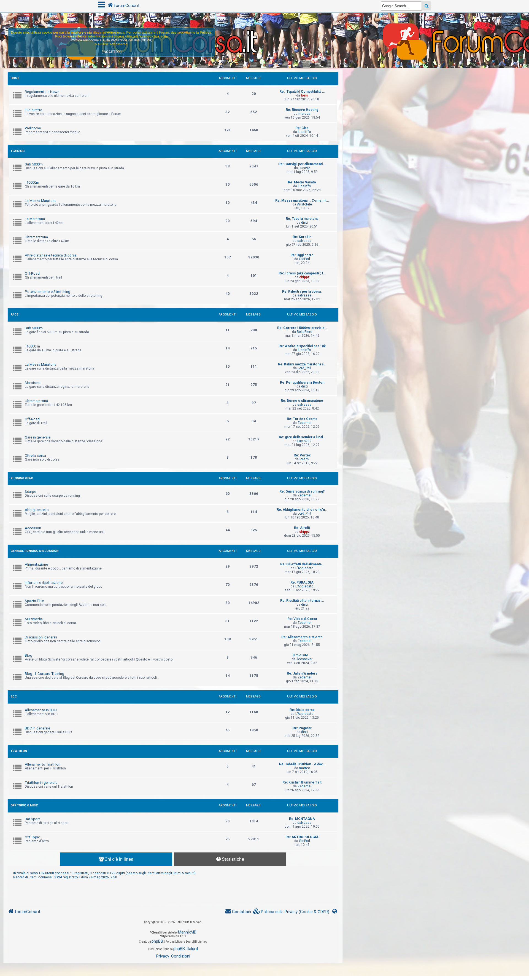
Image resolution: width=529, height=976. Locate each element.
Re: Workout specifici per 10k (302, 346)
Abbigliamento (37, 510)
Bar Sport (32, 819)
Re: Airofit (302, 528)
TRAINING (17, 151)
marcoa (304, 114)
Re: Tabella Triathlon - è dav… (302, 764)
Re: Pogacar (302, 728)
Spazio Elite (34, 601)
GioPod (304, 259)
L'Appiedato (304, 568)
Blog (28, 655)
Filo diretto (33, 110)
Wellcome (33, 128)
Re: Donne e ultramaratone (302, 401)
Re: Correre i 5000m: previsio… (302, 328)
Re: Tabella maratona (302, 219)
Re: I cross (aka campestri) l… (302, 273)
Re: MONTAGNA (302, 819)
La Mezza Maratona (40, 201)
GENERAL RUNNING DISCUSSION (34, 551)
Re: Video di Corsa (302, 619)
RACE (14, 314)
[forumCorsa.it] (264, 29)
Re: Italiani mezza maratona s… (302, 364)
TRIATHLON (18, 751)
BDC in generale (37, 728)
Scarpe (30, 492)
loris (304, 95)
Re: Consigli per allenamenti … (302, 164)
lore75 (304, 459)
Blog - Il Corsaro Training (44, 674)
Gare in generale (37, 437)
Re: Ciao (302, 128)
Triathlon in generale (41, 782)
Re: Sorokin (302, 237)
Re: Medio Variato (302, 182)
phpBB (157, 941)
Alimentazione (36, 564)
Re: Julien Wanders (302, 673)
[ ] (112, 52)
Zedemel (304, 423)
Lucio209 (304, 441)
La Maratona (35, 219)
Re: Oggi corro (302, 255)
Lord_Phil (304, 368)
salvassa (304, 241)
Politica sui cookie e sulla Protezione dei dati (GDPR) (111, 40)
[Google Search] (426, 5)
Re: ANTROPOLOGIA (302, 837)
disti (304, 222)
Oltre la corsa (35, 455)
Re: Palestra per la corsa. (302, 291)
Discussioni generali (41, 637)
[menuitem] (291, 912)
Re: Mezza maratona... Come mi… (302, 200)
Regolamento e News (42, 92)
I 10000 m (32, 346)
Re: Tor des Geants (302, 419)
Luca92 (304, 168)
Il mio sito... (302, 655)
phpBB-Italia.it (185, 948)
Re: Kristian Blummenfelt (302, 782)
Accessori (33, 528)
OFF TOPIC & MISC (24, 805)
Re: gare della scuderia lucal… (302, 437)
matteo (304, 768)
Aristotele (304, 204)
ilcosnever (304, 659)
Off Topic (32, 837)
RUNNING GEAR (21, 478)
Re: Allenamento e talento (302, 637)
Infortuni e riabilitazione (44, 583)
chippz (304, 277)
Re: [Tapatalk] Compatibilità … (302, 91)
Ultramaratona (36, 237)
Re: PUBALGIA (302, 582)
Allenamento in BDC (41, 710)
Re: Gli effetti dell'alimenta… (302, 564)
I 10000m (32, 182)
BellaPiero (304, 332)
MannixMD (187, 932)
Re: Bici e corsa (302, 710)
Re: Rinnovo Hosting (302, 110)
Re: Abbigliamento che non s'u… (302, 510)
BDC (13, 696)
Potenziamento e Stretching (47, 292)
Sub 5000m (34, 164)
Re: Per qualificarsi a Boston (302, 382)
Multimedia (34, 619)
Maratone (32, 383)
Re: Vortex (302, 455)
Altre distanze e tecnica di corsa (51, 255)
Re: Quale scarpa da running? (302, 491)
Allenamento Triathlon (42, 764)
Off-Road (32, 273)
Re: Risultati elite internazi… (302, 601)
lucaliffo (304, 132)
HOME (14, 78)
